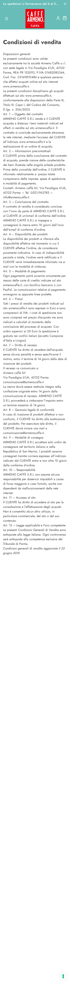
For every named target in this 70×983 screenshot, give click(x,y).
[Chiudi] (65, 4)
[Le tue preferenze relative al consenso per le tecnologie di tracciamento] (63, 976)
